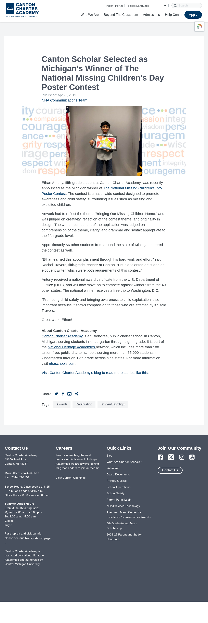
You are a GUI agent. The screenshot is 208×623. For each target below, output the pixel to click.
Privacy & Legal (117, 480)
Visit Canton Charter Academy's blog (72, 373)
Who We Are (90, 14)
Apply (193, 15)
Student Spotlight (113, 404)
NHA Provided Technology (123, 505)
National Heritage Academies (71, 347)
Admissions (151, 14)
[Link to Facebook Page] (160, 457)
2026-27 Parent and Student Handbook (125, 537)
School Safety (115, 493)
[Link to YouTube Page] (192, 457)
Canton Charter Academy (62, 336)
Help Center (173, 14)
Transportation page (38, 538)
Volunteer (113, 468)
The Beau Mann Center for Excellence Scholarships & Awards (129, 515)
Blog (109, 455)
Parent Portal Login (119, 499)
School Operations (118, 487)
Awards (61, 404)
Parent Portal (114, 5)
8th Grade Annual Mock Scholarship (122, 526)
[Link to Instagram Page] (181, 457)
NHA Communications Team (64, 100)
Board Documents (118, 474)
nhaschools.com (62, 364)
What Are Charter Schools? (124, 461)
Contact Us (170, 470)
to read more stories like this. (125, 373)
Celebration (84, 404)
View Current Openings (71, 477)
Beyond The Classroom (121, 14)
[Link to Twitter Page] (171, 457)
